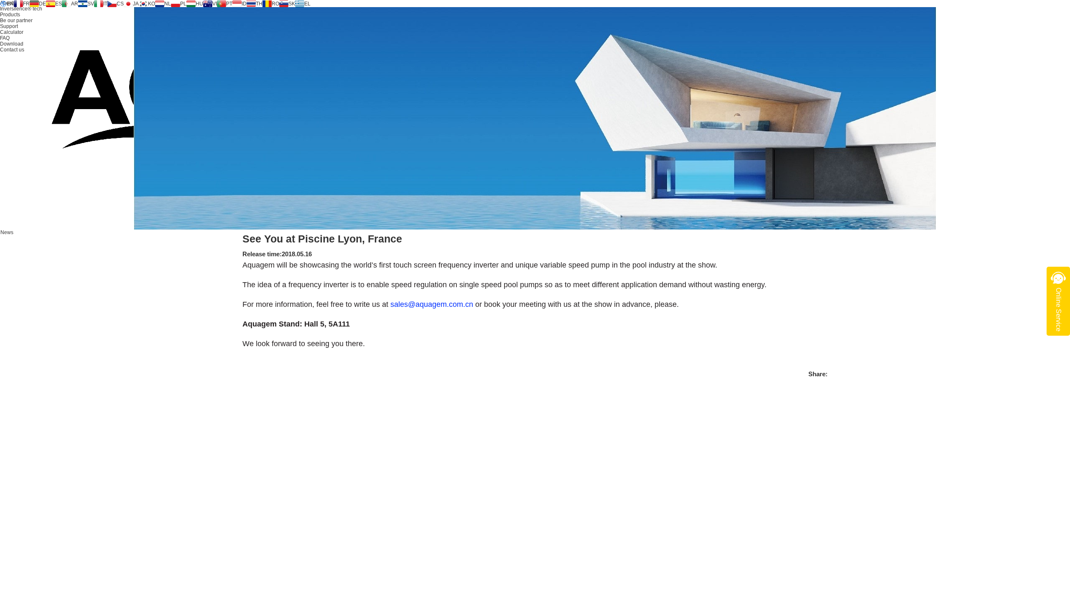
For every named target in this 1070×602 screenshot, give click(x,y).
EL (307, 4)
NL (167, 4)
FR (26, 4)
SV (90, 4)
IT (105, 4)
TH (259, 4)
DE (42, 4)
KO (151, 4)
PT (229, 4)
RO (275, 4)
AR (74, 4)
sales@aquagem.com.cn (431, 304)
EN (10, 4)
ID (244, 4)
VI (214, 4)
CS (120, 4)
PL (183, 4)
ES (58, 4)
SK (291, 4)
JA (136, 4)
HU (199, 4)
